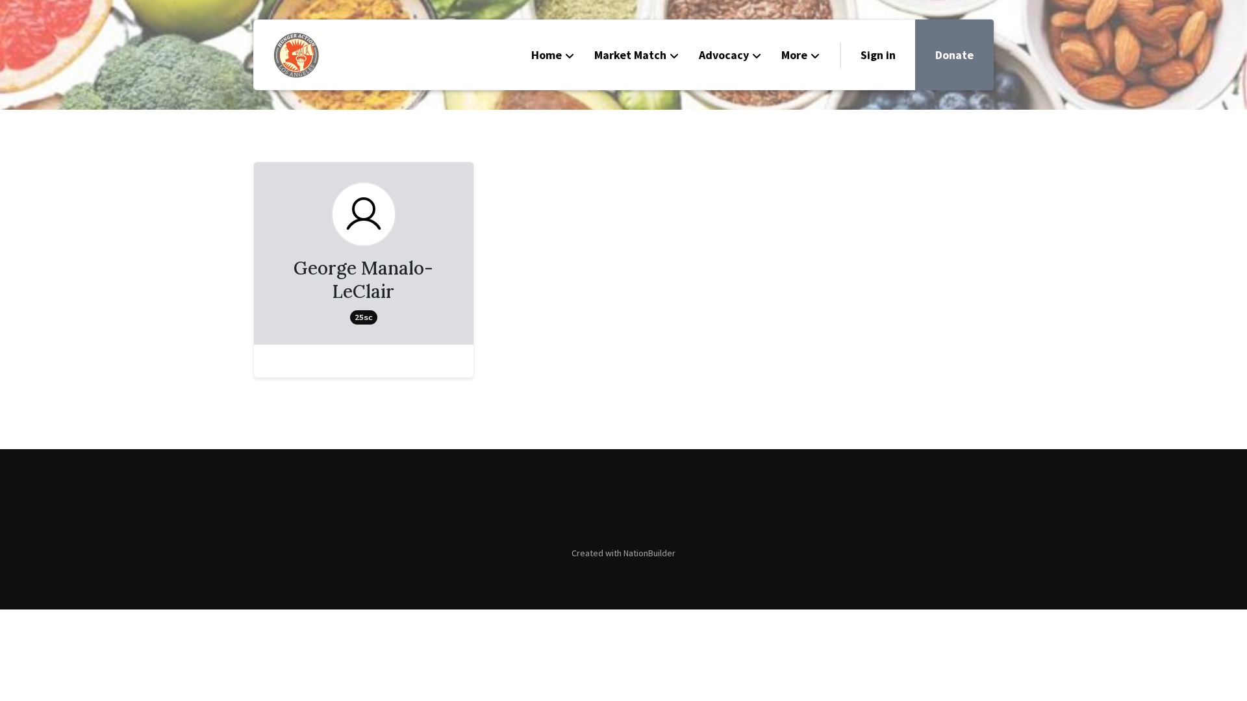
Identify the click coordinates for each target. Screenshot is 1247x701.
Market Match (630, 54)
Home (546, 54)
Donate (954, 54)
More (794, 54)
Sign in (878, 54)
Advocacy (724, 54)
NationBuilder (649, 553)
